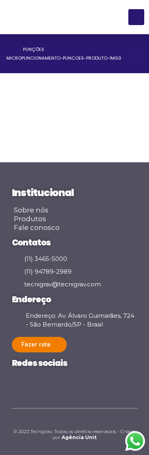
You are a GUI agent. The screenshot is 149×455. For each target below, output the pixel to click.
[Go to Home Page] (9, 49)
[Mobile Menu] (136, 17)
